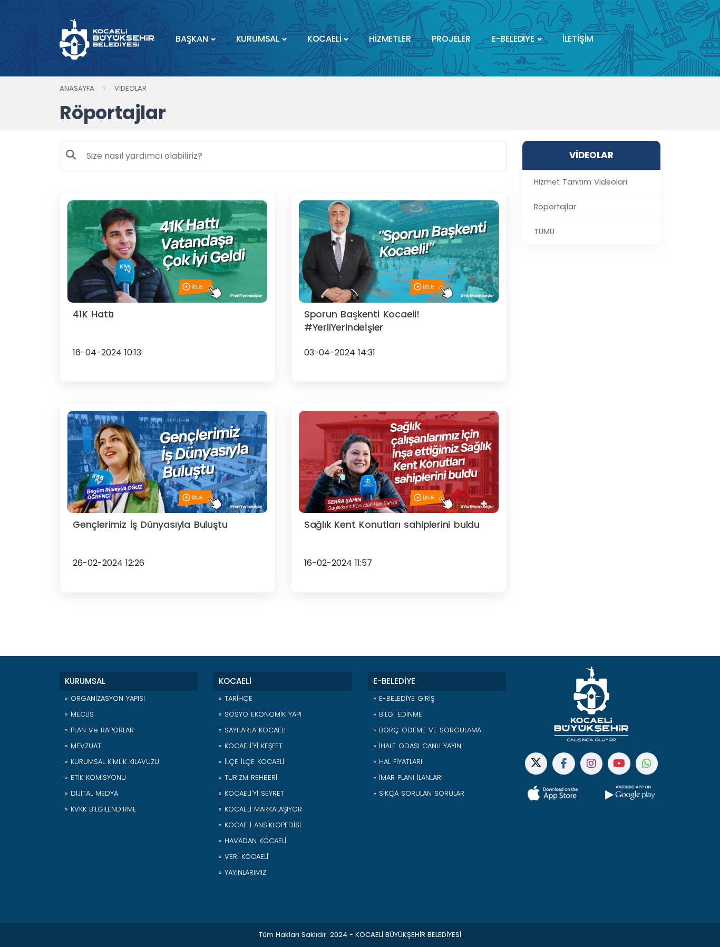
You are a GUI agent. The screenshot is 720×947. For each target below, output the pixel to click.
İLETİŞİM (577, 39)
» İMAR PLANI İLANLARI (408, 777)
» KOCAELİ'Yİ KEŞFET (251, 746)
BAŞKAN (192, 39)
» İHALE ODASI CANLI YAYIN (417, 746)
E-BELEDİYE (513, 39)
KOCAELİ (324, 39)
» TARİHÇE (235, 698)
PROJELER (451, 39)
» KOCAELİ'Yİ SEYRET (251, 793)
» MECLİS (79, 714)
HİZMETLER (390, 39)
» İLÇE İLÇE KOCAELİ (251, 762)
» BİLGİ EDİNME (397, 714)
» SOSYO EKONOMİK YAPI (260, 714)
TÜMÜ (544, 231)
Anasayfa (77, 88)
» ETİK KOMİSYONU (95, 777)
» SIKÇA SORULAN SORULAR (418, 793)
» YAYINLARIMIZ (242, 872)
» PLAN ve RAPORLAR (99, 730)
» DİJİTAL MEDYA (91, 793)
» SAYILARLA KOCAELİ (252, 730)
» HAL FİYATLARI (397, 762)
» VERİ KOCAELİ (243, 857)
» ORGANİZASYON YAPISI (105, 698)
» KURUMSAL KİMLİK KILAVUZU (112, 762)
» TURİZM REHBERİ (248, 777)
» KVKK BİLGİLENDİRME (101, 809)
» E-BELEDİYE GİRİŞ (403, 698)
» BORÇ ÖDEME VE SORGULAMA (427, 730)
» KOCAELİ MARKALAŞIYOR (260, 809)
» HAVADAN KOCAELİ (252, 841)
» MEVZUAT (83, 746)
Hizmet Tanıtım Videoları (580, 182)
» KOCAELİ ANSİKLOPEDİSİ (260, 825)
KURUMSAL (257, 39)
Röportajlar (555, 206)
